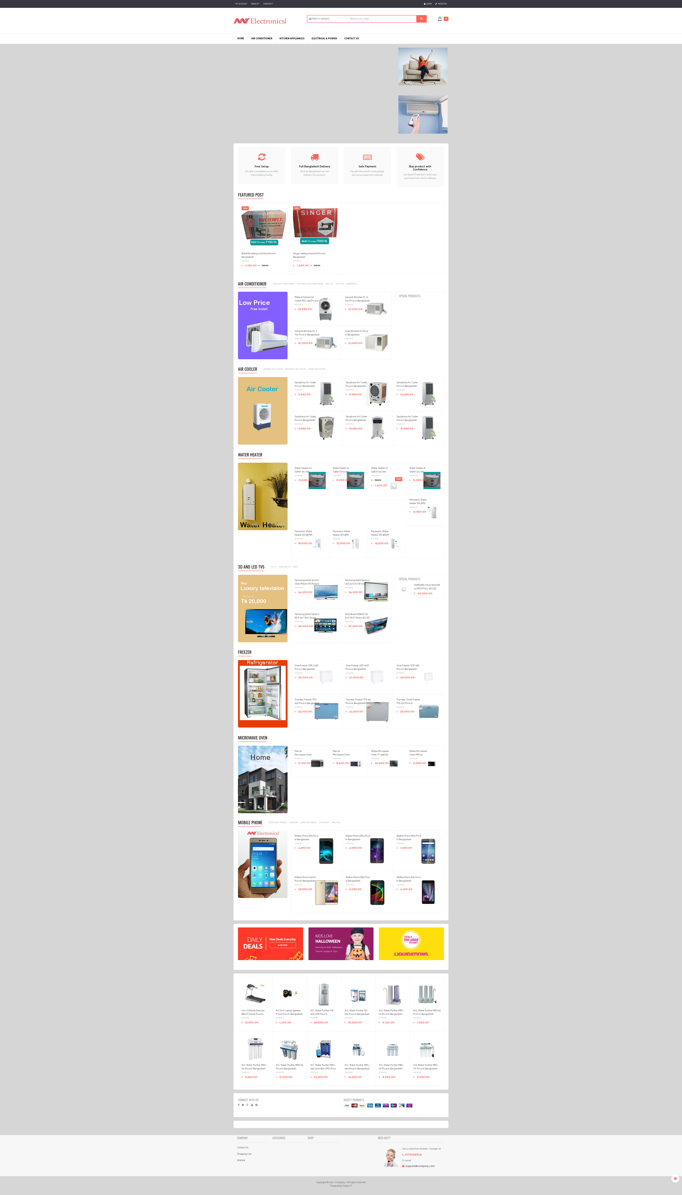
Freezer (244, 652)
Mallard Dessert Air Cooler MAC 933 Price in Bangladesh (307, 300)
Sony (295, 567)
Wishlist (255, 4)
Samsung (293, 822)
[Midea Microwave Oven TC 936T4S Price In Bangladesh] (393, 763)
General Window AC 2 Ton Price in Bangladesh (307, 333)
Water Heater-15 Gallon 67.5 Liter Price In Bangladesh (341, 473)
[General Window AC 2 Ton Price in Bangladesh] (326, 343)
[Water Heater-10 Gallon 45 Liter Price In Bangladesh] (393, 485)
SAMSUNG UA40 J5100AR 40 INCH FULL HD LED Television (427, 588)
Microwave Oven (252, 737)
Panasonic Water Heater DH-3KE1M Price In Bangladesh (380, 536)
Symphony (324, 822)
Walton (340, 284)
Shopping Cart (244, 1154)
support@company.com (420, 1166)
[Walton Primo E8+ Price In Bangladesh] (428, 892)
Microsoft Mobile (278, 822)
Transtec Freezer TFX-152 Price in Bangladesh (358, 701)
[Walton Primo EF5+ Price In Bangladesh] (377, 850)
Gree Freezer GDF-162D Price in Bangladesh (357, 667)
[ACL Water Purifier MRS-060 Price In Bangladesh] (358, 1048)
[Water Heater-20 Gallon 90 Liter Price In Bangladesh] (317, 480)
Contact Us (242, 1148)
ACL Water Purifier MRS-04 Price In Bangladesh (254, 1067)
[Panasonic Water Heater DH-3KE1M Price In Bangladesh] (393, 543)
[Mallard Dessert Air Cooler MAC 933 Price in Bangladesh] (326, 309)
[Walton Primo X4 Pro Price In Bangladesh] (326, 892)
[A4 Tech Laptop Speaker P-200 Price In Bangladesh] (289, 994)
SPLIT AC (329, 284)
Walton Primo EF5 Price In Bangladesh (306, 838)
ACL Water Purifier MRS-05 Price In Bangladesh (289, 1067)
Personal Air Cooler (295, 369)
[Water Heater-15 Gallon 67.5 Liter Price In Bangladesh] (355, 480)
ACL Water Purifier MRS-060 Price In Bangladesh (357, 1067)
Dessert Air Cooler (273, 369)
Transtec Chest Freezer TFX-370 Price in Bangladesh (408, 703)
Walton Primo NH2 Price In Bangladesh (409, 838)
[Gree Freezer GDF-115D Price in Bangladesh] (428, 677)
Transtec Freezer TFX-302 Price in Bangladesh (307, 701)
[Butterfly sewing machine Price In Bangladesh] (264, 228)
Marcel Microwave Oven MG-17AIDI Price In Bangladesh (341, 756)
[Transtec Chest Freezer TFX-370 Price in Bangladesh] (428, 711)
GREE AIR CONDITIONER (283, 284)
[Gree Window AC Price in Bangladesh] (376, 343)
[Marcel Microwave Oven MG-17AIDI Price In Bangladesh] (355, 763)
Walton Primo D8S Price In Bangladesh (358, 879)
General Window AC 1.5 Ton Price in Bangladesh (357, 299)
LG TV (273, 567)
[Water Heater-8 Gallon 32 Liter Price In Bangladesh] (431, 480)
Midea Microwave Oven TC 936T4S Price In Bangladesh (380, 756)
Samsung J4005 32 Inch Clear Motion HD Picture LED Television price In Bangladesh (307, 585)
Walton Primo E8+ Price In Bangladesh (408, 879)
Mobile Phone (250, 822)
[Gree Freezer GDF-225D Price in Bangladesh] (326, 677)
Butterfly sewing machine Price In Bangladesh (259, 255)
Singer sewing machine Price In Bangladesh (309, 255)
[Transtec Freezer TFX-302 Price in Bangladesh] (326, 711)
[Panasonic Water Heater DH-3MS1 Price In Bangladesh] (431, 512)
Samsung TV (285, 567)
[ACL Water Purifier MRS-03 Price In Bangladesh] (426, 994)
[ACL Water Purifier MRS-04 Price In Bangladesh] (255, 1048)
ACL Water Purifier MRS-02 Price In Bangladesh (391, 1012)
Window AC (351, 284)
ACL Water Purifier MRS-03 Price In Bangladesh (426, 1012)
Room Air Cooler (317, 369)
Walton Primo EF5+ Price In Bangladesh (358, 838)
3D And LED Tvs (251, 566)
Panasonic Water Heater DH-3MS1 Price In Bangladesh (418, 505)
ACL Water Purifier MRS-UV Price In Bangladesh (425, 1067)
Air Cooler (247, 369)
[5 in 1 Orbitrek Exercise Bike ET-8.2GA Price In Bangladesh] (255, 994)
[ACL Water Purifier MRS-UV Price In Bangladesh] (426, 1048)
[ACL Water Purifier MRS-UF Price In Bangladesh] (392, 1048)
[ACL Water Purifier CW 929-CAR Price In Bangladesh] (323, 994)
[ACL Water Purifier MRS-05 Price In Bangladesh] (289, 1048)
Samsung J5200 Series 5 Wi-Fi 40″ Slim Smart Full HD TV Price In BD (307, 617)
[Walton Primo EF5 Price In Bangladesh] (326, 850)
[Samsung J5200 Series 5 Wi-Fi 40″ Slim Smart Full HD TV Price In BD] (326, 626)
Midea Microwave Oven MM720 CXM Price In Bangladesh (418, 756)
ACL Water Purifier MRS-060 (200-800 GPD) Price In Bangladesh (323, 1068)
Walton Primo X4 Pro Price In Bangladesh (305, 879)
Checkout (268, 4)
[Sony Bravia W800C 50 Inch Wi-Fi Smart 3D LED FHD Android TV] (376, 626)
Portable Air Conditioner (310, 284)
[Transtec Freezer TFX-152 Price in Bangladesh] (377, 711)
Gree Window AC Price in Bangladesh (356, 333)
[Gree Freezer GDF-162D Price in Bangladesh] (377, 677)
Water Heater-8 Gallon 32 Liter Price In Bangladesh (417, 473)
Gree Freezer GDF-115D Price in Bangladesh (408, 667)
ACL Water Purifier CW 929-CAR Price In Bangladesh (321, 1014)
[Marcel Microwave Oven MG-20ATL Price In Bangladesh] (317, 763)
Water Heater (250, 454)
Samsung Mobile (309, 822)
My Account (241, 4)
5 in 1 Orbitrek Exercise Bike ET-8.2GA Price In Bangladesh (253, 1014)
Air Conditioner (252, 283)
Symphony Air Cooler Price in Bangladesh (305, 384)
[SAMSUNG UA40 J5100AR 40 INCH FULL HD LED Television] (406, 589)
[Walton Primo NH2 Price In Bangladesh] (428, 850)
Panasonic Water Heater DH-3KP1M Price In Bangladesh (303, 536)
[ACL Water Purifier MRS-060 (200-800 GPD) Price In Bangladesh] (323, 1048)
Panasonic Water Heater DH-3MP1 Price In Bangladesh (341, 536)
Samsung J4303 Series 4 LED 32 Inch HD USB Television (357, 584)
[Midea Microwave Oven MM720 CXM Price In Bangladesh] (431, 763)
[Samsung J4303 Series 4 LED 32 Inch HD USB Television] (376, 592)
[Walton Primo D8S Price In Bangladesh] (377, 892)
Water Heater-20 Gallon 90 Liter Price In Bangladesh (303, 473)
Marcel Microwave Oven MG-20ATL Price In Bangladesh (303, 756)
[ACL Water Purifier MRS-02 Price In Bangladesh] (392, 994)
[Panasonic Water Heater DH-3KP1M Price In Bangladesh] (317, 543)
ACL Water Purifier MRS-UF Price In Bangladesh (391, 1067)
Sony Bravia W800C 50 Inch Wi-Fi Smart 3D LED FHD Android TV (357, 617)
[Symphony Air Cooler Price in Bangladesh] (326, 394)
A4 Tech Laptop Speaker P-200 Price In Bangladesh (289, 1012)
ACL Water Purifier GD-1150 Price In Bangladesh (357, 1012)
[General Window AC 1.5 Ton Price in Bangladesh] (376, 309)
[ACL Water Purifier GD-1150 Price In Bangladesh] (358, 994)
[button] (445, 19)
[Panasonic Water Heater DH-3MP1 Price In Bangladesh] (355, 543)
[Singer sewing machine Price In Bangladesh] (315, 228)
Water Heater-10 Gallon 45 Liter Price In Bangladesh (379, 473)
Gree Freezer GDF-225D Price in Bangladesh (306, 667)
